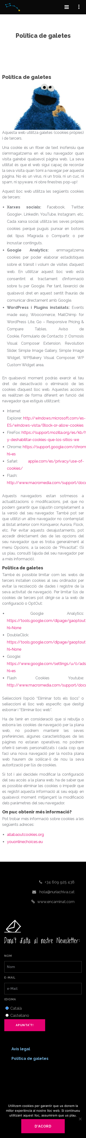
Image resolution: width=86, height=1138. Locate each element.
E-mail (10, 977)
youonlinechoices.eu (25, 841)
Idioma (10, 999)
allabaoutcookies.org (25, 834)
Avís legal (20, 1049)
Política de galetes (29, 1058)
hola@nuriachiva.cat (56, 892)
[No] (80, 1118)
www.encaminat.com (56, 901)
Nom (8, 956)
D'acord (43, 1126)
